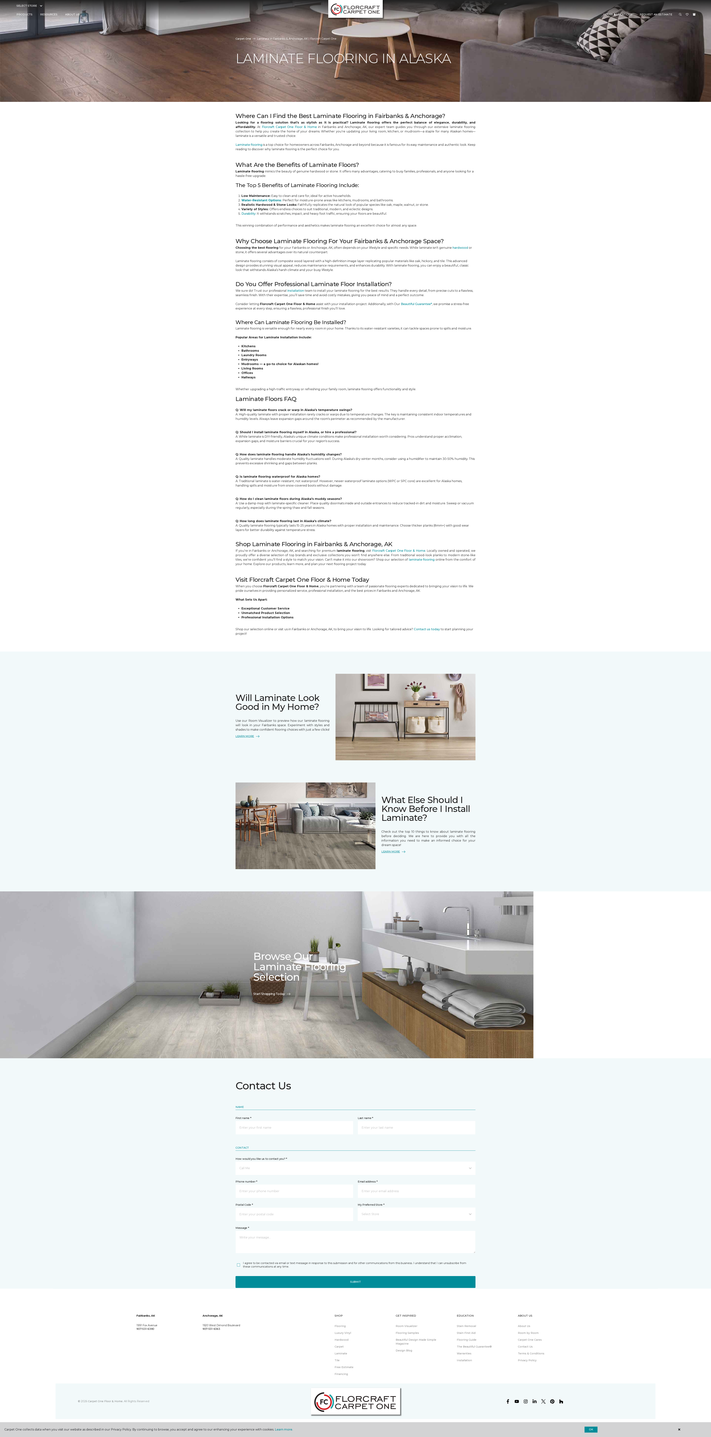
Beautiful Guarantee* (416, 304)
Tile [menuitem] (337, 1360)
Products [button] (24, 14)
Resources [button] (48, 14)
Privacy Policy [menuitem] (527, 1360)
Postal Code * (244, 1204)
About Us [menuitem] (524, 1326)
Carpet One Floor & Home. (105, 1401)
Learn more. (284, 1429)
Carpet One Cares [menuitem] (530, 1339)
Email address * (368, 1181)
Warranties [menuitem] (464, 1353)
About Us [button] (72, 14)
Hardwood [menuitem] (341, 1339)
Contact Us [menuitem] (525, 1346)
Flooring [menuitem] (340, 1326)
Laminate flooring (249, 144)
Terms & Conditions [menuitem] (531, 1353)
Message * (242, 1228)
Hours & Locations (617, 14)
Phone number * (246, 1181)
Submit (355, 1281)
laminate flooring (422, 559)
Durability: (249, 213)
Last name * (365, 1118)
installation (296, 290)
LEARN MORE (245, 736)
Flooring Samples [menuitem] (407, 1333)
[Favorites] (687, 15)
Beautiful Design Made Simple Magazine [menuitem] (416, 1341)
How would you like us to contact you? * (261, 1159)
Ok (591, 1429)
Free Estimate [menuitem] (344, 1367)
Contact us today (427, 629)
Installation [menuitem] (464, 1360)
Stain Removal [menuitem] (466, 1326)
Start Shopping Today (269, 994)
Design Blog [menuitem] (404, 1350)
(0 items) (694, 14)
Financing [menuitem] (341, 1374)
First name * (243, 1118)
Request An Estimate (656, 14)
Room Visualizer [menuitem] (406, 1326)
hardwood (460, 247)
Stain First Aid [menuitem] (466, 1333)
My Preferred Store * (371, 1204)
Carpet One (243, 38)
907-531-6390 (145, 1329)
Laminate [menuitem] (341, 1353)
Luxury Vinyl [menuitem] (343, 1333)
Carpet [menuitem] (339, 1346)
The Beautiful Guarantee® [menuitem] (474, 1346)
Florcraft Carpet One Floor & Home (289, 127)
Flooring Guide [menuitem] (466, 1339)
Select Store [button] (26, 5)
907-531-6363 (211, 1329)
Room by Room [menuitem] (528, 1333)
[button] (680, 15)
